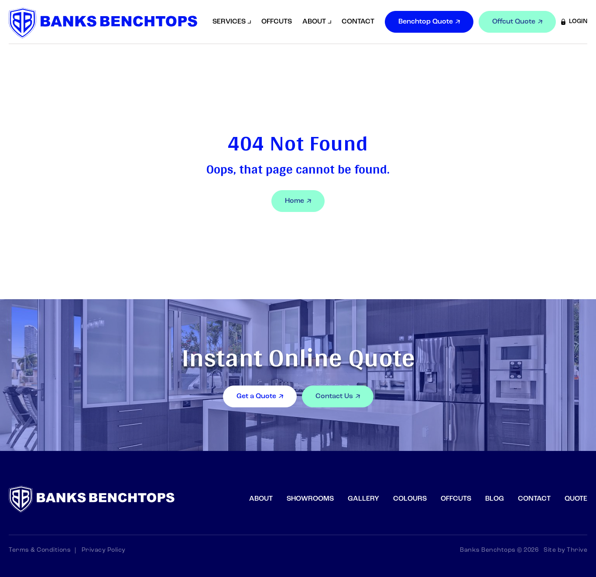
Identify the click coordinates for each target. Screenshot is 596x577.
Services (229, 21)
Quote (576, 498)
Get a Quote (256, 396)
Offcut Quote (513, 21)
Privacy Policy (104, 550)
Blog (494, 498)
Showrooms (310, 498)
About (314, 21)
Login (578, 21)
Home (294, 201)
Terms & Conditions (40, 550)
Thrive (577, 550)
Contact (358, 21)
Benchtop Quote (425, 21)
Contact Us (334, 396)
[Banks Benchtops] (103, 23)
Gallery (363, 498)
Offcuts (276, 21)
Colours (410, 498)
